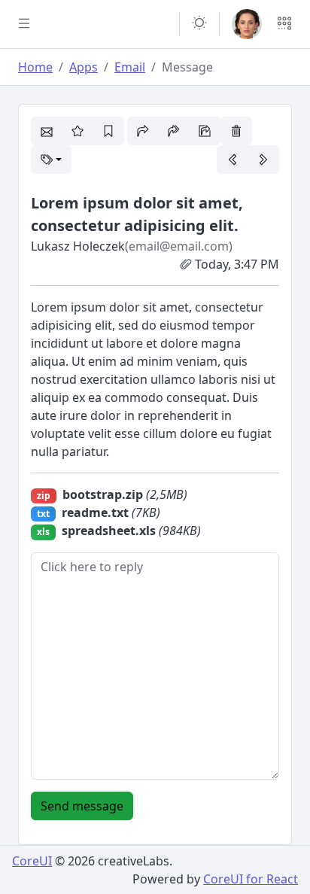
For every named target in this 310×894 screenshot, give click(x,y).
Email (129, 67)
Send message (82, 806)
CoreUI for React (250, 879)
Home (35, 67)
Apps (83, 67)
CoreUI (32, 861)
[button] (199, 24)
